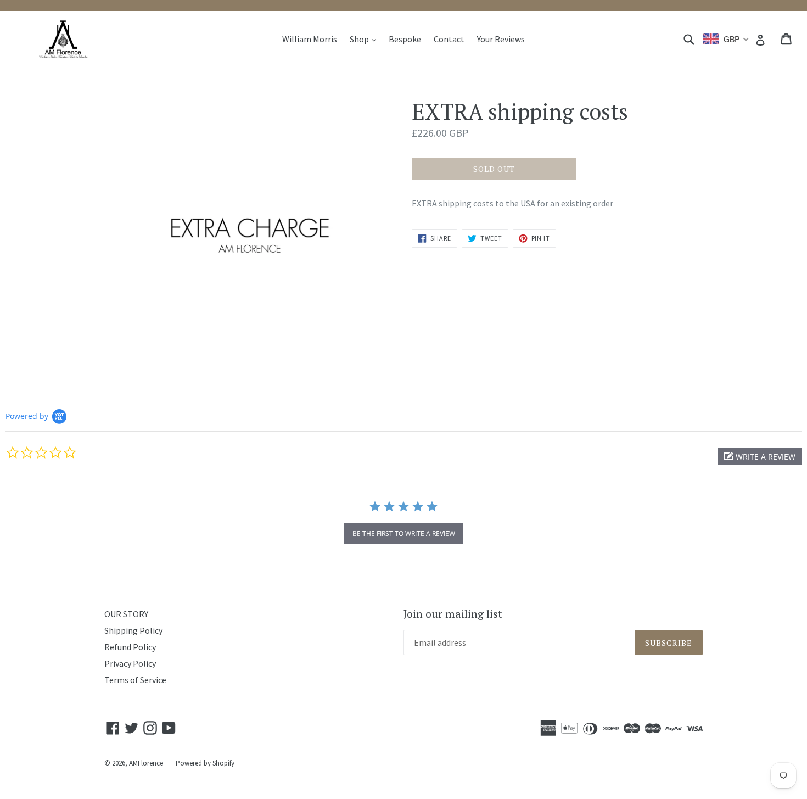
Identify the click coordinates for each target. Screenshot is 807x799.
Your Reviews (501, 38)
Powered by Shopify (205, 763)
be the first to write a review (403, 533)
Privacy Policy (130, 663)
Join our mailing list (453, 614)
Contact (449, 38)
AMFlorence (146, 763)
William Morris (309, 38)
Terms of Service (135, 679)
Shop (366, 38)
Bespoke (405, 38)
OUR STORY (126, 613)
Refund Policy (130, 646)
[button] (760, 456)
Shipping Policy (133, 630)
